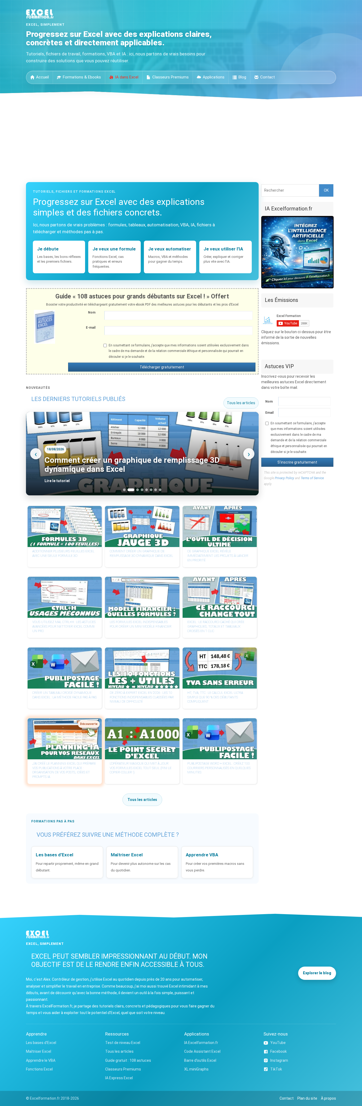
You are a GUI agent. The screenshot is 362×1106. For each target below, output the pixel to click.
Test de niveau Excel (122, 1043)
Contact (267, 77)
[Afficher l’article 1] (124, 489)
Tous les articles (241, 403)
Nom (91, 312)
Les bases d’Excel (41, 1043)
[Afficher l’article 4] (142, 489)
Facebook (278, 1051)
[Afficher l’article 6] (151, 489)
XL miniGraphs (196, 1069)
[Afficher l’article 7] (155, 489)
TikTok (276, 1069)
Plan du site (307, 1098)
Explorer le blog (317, 973)
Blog (242, 77)
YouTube (278, 1043)
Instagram (279, 1060)
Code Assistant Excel (202, 1051)
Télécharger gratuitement (162, 367)
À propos (328, 1098)
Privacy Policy (284, 478)
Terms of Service (312, 478)
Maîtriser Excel (38, 1051)
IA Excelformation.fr (201, 1043)
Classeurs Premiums (170, 77)
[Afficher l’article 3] (135, 489)
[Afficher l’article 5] (146, 489)
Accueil (42, 77)
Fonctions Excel (39, 1069)
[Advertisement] (181, 139)
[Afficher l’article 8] (160, 489)
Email (269, 413)
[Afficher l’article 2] (128, 489)
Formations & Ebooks (82, 77)
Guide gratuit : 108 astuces (128, 1060)
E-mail (90, 327)
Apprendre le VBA (40, 1060)
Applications (213, 77)
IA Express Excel (119, 1078)
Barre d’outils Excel (200, 1060)
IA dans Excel (126, 77)
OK (326, 190)
